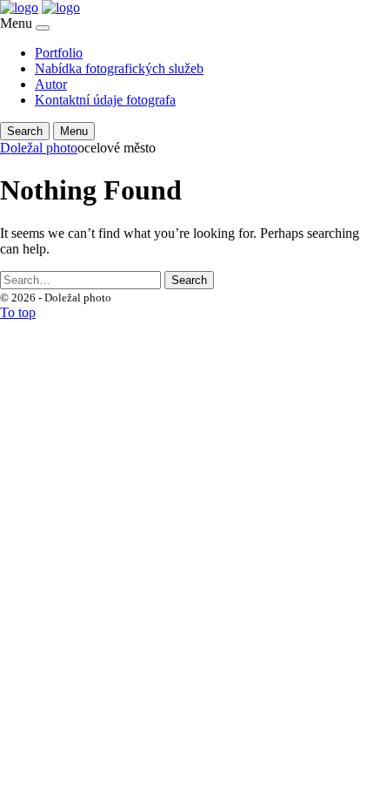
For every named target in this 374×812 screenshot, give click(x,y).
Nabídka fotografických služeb (119, 68)
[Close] (43, 27)
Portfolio (59, 52)
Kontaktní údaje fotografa (105, 99)
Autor (51, 84)
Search (189, 280)
